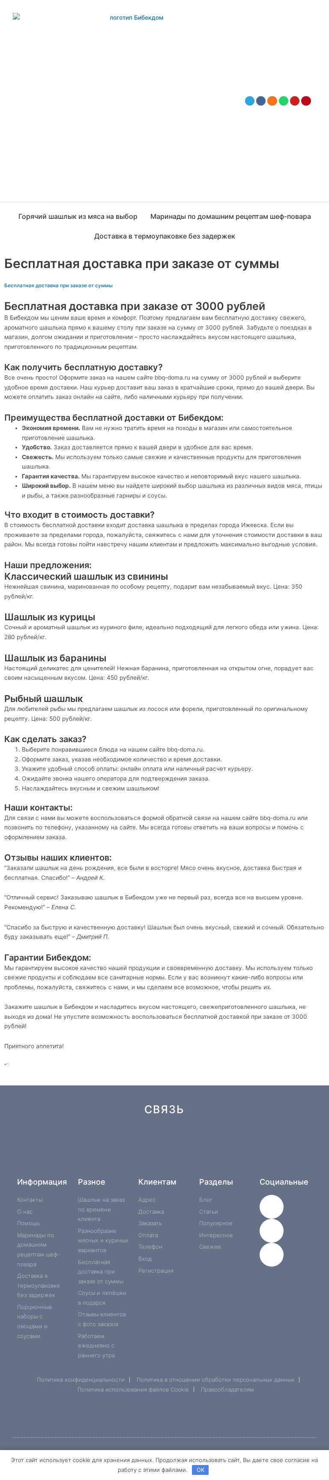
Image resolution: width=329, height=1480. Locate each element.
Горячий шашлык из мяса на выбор (78, 216)
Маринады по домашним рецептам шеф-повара (230, 216)
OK (200, 1469)
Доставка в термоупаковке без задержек (164, 236)
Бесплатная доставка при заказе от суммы (58, 286)
